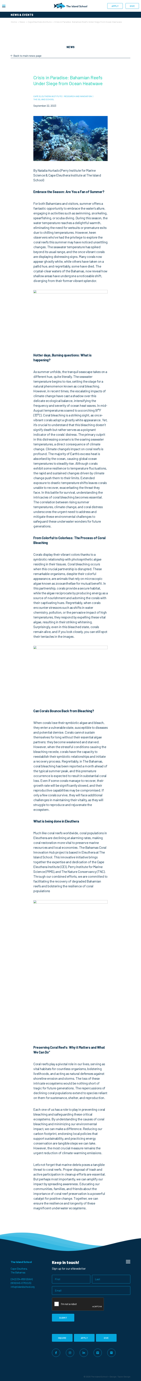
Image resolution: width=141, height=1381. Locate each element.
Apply (115, 6)
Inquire (62, 1338)
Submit (63, 1317)
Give (132, 6)
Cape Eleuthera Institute (39, 22)
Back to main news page (27, 55)
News (22, 22)
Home (14, 22)
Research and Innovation (78, 96)
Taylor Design (123, 1376)
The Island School (43, 99)
